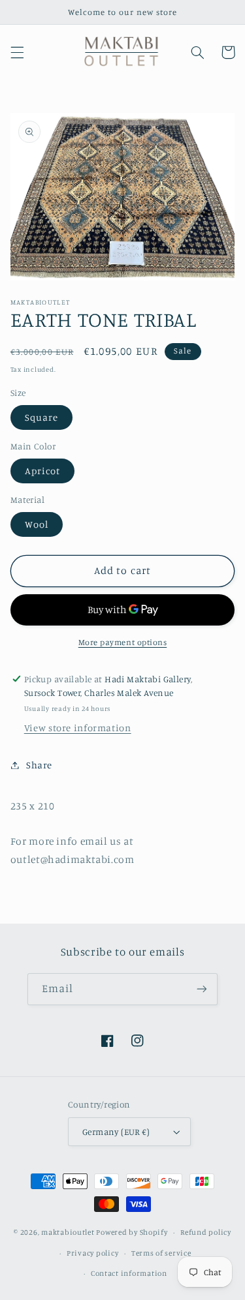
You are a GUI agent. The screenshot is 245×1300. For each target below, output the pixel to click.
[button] (17, 52)
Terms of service (161, 1253)
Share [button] (39, 764)
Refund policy (205, 1232)
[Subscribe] (202, 989)
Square (41, 417)
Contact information (129, 1273)
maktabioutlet (68, 1232)
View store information (77, 727)
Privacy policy (92, 1253)
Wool (36, 524)
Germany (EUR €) (116, 1131)
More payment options (122, 642)
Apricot (42, 470)
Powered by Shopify (131, 1232)
